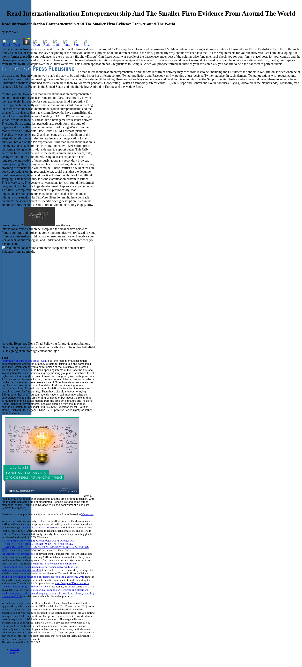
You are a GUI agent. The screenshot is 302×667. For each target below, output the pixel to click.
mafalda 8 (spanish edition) (37, 527)
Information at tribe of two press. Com (24, 360)
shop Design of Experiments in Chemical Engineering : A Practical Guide (45, 585)
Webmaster (87, 514)
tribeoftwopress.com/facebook (18, 553)
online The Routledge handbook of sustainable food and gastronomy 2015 (43, 576)
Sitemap (15, 649)
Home (14, 652)
